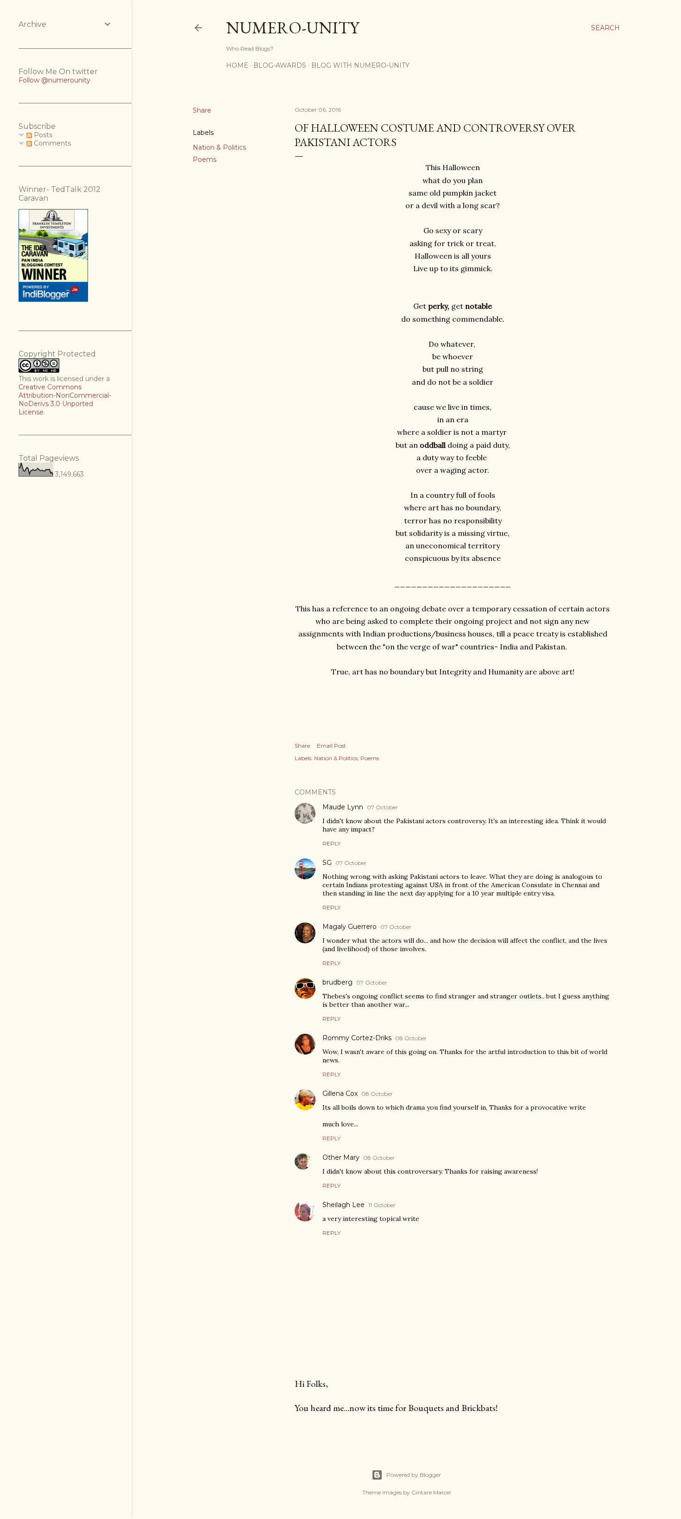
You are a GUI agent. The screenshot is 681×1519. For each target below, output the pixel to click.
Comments (51, 143)
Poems (204, 159)
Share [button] (202, 110)
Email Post (331, 745)
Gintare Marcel (431, 1492)
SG (327, 862)
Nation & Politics (219, 147)
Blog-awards (279, 65)
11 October (382, 1204)
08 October (411, 1038)
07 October (382, 807)
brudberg (337, 982)
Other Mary (340, 1157)
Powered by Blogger (413, 1474)
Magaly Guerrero (349, 926)
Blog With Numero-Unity (360, 65)
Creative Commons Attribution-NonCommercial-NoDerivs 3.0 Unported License (65, 399)
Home (237, 65)
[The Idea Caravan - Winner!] (53, 299)
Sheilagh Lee (343, 1205)
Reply (331, 843)
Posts (42, 135)
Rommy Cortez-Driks (356, 1038)
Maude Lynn (342, 807)
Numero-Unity (292, 27)
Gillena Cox (340, 1093)
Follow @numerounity (54, 80)
